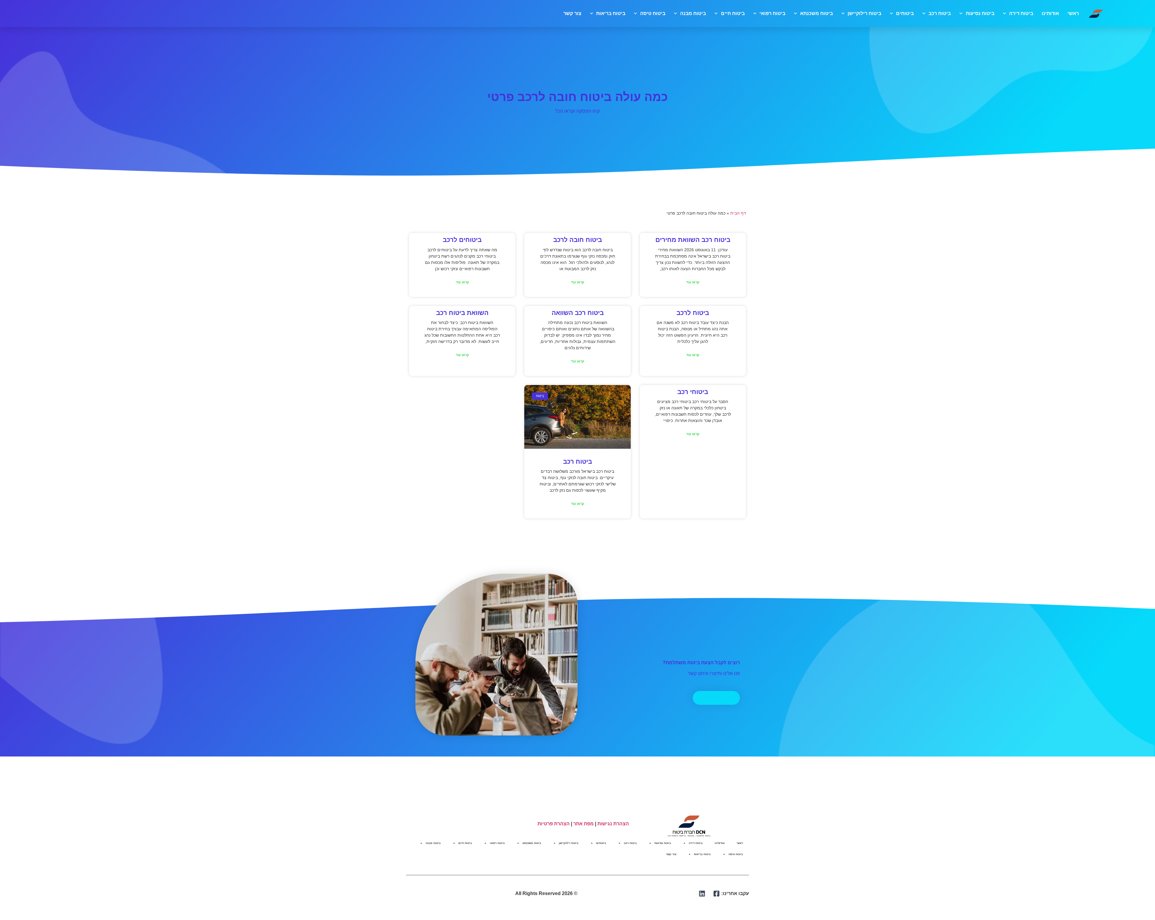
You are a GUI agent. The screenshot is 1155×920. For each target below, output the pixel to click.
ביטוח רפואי (772, 13)
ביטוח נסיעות (980, 13)
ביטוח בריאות (610, 13)
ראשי (1073, 13)
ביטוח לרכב (692, 312)
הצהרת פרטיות (553, 823)
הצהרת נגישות (613, 823)
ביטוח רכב (940, 13)
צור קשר (572, 13)
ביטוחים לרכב (462, 239)
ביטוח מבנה (693, 13)
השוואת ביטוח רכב (462, 312)
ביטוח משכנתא (816, 13)
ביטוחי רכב (692, 391)
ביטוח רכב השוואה (578, 312)
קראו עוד (692, 282)
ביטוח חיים (732, 13)
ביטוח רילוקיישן (864, 13)
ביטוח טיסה (652, 13)
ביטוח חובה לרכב (577, 239)
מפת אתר (583, 823)
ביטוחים (905, 13)
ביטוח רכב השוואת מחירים (692, 239)
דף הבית (738, 213)
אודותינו (1050, 13)
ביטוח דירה (1021, 13)
